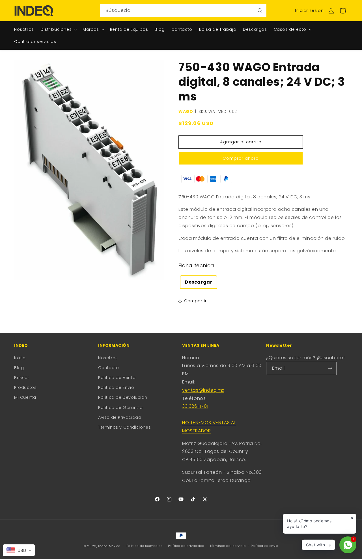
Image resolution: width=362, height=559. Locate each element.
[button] (343, 11)
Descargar (198, 282)
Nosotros (108, 358)
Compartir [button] (195, 301)
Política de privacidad (186, 545)
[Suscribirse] (330, 368)
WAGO (185, 111)
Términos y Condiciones (124, 427)
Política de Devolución (122, 397)
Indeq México (109, 546)
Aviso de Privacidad (119, 417)
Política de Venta (116, 377)
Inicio (20, 358)
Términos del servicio (228, 545)
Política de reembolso (144, 545)
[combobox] (183, 10)
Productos (25, 387)
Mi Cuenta (25, 397)
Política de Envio (116, 387)
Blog (19, 368)
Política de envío (264, 545)
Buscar (21, 377)
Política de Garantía (120, 407)
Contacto (108, 368)
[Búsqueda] (260, 10)
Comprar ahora (241, 158)
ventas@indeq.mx (203, 390)
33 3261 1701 (195, 406)
